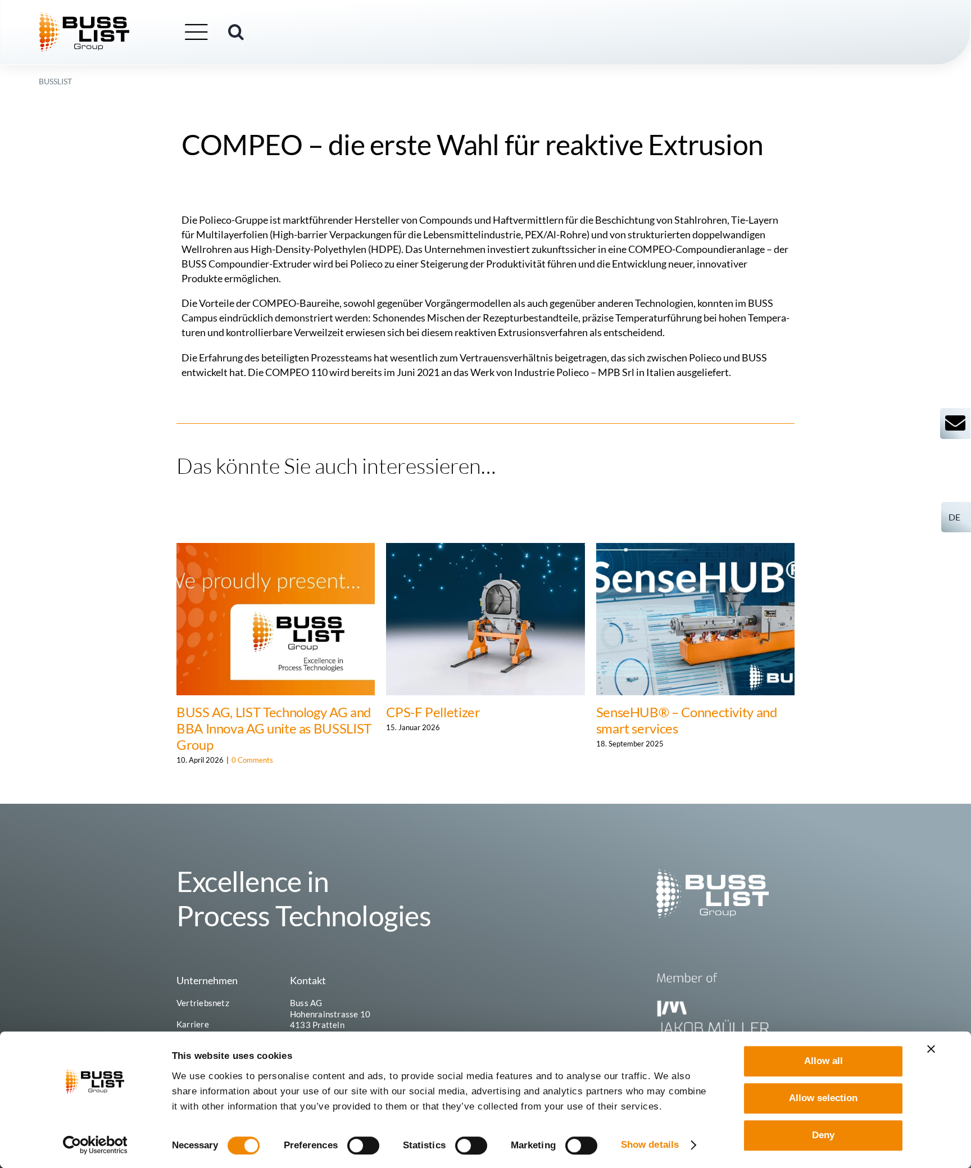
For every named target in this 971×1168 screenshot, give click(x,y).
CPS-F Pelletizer (433, 712)
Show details (650, 1144)
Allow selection (823, 1098)
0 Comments (252, 759)
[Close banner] (931, 1049)
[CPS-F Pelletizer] (485, 549)
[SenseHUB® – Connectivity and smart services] (695, 549)
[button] (236, 32)
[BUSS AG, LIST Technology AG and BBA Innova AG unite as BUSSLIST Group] (275, 549)
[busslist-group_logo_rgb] (84, 17)
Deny (823, 1135)
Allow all (823, 1061)
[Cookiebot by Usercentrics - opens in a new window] (95, 1145)
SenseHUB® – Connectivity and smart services (686, 720)
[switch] (363, 1146)
